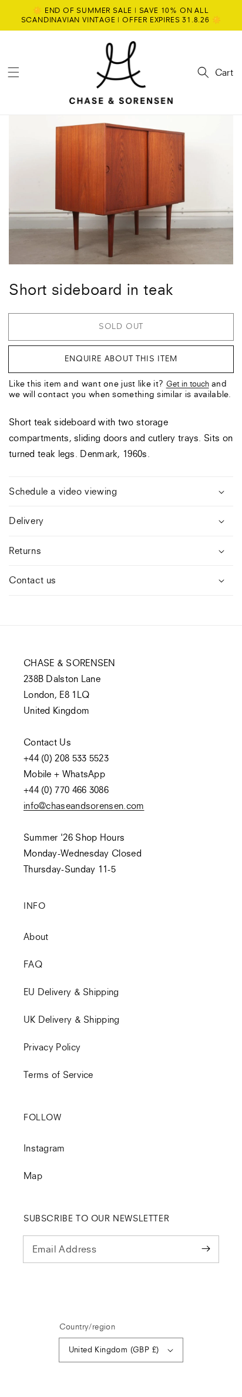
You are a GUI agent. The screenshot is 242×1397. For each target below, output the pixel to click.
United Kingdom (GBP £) (114, 1349)
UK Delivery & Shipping (71, 1019)
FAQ (32, 964)
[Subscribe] (206, 1249)
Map (32, 1175)
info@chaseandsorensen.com (83, 805)
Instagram (44, 1148)
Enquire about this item (121, 358)
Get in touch (187, 383)
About (36, 936)
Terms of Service (58, 1074)
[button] (13, 72)
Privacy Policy (51, 1047)
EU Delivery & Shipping (71, 991)
